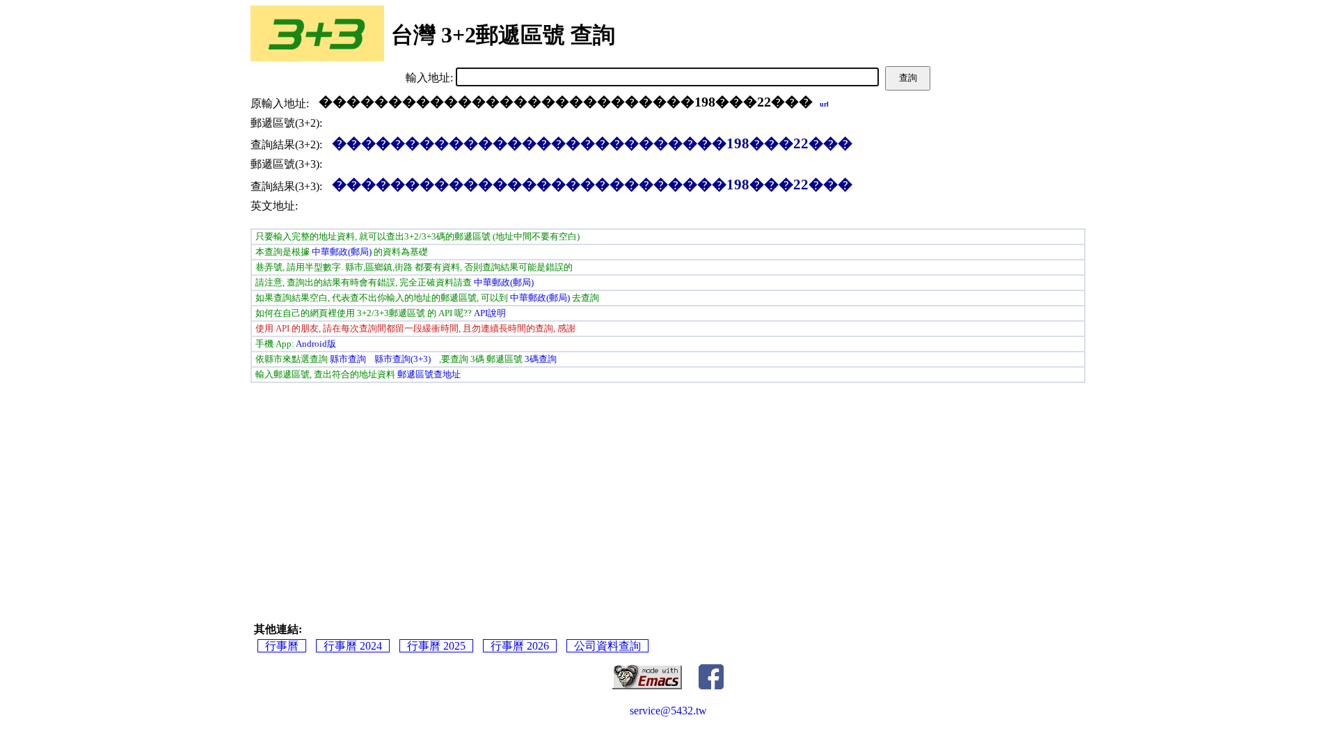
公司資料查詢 (607, 646)
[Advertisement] (452, 490)
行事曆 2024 (353, 646)
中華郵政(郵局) (342, 251)
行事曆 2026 (520, 646)
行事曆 (282, 646)
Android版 (316, 343)
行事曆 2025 (436, 646)
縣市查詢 (348, 359)
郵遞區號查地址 (429, 374)
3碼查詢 (541, 359)
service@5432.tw (668, 710)
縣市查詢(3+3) (402, 359)
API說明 (490, 313)
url (824, 104)
